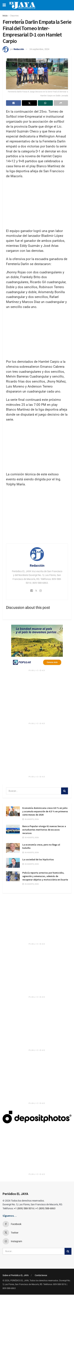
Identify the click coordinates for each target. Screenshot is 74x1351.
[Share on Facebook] (13, 103)
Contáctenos (41, 1275)
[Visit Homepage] (22, 5)
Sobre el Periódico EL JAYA (16, 1275)
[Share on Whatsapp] (45, 103)
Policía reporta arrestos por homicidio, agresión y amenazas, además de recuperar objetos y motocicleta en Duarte (45, 876)
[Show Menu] (4, 5)
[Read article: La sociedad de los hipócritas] (13, 863)
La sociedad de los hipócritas (38, 859)
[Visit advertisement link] (37, 646)
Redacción (19, 49)
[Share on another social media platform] (61, 103)
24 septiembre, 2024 (39, 49)
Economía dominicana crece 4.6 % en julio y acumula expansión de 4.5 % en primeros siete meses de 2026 (45, 811)
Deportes (14, 15)
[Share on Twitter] (29, 103)
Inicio (5, 15)
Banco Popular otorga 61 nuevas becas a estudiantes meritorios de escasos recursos (44, 829)
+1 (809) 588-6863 (45, 1208)
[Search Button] (64, 790)
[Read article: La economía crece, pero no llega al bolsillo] (13, 848)
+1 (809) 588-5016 (24, 1208)
